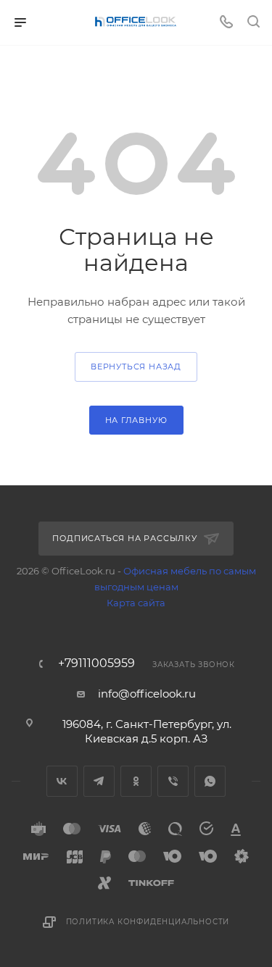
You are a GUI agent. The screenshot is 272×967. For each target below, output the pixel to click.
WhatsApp (210, 781)
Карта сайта (136, 602)
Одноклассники (136, 781)
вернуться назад (136, 366)
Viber (173, 781)
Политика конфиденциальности (148, 921)
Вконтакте (62, 781)
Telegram (99, 781)
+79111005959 (96, 663)
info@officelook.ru (147, 693)
